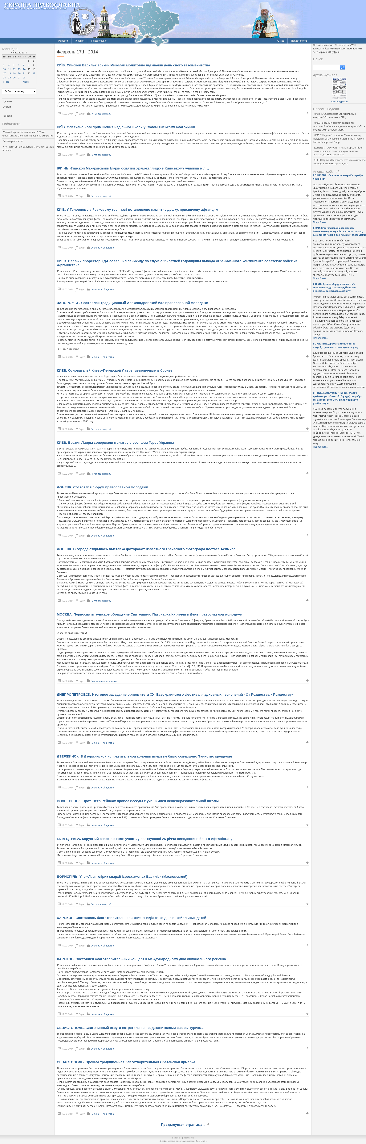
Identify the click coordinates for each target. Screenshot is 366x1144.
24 (4, 77)
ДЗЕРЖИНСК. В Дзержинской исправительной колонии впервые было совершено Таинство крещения (144, 756)
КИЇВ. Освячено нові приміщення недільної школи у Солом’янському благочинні (126, 127)
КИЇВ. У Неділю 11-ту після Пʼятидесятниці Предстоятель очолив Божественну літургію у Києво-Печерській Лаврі (338, 139)
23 (34, 73)
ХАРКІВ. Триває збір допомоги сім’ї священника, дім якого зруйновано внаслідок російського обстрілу (334, 287)
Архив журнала (339, 101)
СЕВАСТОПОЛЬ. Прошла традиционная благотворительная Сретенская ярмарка (126, 1062)
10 (4, 69)
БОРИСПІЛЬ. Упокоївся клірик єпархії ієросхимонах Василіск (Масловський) (122, 877)
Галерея (7, 115)
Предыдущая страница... (183, 1124)
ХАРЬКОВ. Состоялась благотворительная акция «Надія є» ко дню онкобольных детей (131, 918)
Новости (63, 40)
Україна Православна (42, 4)
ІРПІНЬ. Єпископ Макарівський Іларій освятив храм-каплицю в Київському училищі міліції (133, 168)
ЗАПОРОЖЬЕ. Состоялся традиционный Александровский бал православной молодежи (132, 303)
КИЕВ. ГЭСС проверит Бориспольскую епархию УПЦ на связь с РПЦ (334, 115)
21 (24, 73)
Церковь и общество (102, 247)
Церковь (7, 101)
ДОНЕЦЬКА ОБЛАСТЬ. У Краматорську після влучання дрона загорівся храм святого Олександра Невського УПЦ (338, 151)
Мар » (26, 81)
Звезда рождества (13, 141)
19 (14, 73)
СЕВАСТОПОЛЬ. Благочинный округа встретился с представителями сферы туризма (130, 1028)
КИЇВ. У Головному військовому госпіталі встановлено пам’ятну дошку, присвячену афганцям (137, 209)
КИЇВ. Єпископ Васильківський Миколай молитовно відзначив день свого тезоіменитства (133, 65)
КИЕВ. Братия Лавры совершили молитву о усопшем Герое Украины (115, 443)
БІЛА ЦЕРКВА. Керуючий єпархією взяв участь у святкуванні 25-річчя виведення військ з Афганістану (144, 839)
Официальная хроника (104, 681)
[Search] (342, 67)
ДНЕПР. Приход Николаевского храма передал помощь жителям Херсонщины (339, 161)
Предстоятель (299, 40)
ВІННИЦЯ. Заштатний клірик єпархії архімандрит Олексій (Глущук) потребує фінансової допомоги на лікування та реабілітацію (337, 398)
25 (9, 77)
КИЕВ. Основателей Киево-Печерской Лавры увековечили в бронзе (114, 370)
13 (19, 69)
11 (9, 69)
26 (14, 77)
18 (9, 73)
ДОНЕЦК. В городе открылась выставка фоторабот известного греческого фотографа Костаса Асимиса (146, 549)
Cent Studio (201, 1141)
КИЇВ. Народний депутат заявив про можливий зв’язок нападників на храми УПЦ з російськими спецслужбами (339, 126)
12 (14, 69)
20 (19, 73)
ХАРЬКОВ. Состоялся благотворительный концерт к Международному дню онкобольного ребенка (141, 959)
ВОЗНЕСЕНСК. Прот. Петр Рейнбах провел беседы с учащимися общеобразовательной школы (138, 801)
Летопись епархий (101, 113)
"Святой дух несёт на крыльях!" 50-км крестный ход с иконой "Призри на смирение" (28, 134)
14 (24, 69)
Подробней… (320, 222)
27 (19, 77)
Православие (99, 40)
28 (24, 77)
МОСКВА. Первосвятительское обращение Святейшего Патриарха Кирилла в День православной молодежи (149, 614)
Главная (79, 40)
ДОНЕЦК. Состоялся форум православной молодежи (102, 487)
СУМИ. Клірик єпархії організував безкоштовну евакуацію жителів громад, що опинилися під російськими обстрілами (339, 231)
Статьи (7, 106)
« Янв (6, 81)
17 (4, 73)
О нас (280, 40)
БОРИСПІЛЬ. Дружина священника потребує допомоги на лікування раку (336, 345)
